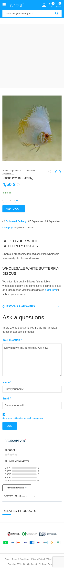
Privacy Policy (37, 559)
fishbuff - (34, 564)
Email (6, 398)
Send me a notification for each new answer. (22, 418)
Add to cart (14, 208)
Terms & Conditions (20, 559)
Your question (12, 340)
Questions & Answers (18, 306)
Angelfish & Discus (9, 174)
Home (5, 171)
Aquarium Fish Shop (16, 171)
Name (6, 382)
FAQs (48, 559)
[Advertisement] (32, 56)
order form (51, 290)
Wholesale (30, 171)
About (7, 559)
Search (57, 13)
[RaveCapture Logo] (15, 441)
